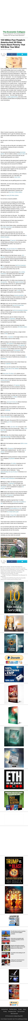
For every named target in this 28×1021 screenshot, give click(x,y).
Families (22, 569)
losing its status (21, 153)
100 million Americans (6, 227)
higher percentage (5, 436)
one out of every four (11, 248)
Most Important (14, 1013)
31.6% (6, 333)
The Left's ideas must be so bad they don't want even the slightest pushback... (18, 932)
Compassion (8, 567)
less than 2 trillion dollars (15, 192)
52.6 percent (4, 348)
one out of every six (12, 401)
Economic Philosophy (10, 569)
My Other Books (13, 1009)
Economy (17, 569)
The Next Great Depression (16, 566)
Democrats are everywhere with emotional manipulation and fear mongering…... (17, 940)
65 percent (10, 448)
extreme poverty (5, 380)
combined (7, 410)
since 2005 (17, 177)
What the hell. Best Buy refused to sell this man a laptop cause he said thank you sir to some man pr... (18, 947)
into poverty (4, 282)
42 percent (10, 337)
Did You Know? (21, 1011)
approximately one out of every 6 (9, 471)
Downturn (13, 567)
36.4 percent (10, 343)
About (24, 1009)
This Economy (19, 572)
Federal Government (11, 570)
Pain (23, 570)
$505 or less (24, 443)
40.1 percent (21, 345)
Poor (5, 572)
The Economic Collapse (14, 32)
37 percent (17, 385)
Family (25, 569)
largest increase (19, 282)
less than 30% (14, 426)
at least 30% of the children (11, 368)
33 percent (8, 363)
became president (19, 295)
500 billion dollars (22, 327)
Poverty (8, 572)
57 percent (13, 240)
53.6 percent (17, 350)
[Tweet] (22, 54)
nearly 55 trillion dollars (12, 195)
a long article (13, 515)
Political (2, 572)
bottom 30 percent (5, 416)
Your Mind (16, 573)
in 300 (18, 290)
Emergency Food (12, 1011)
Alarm (3, 567)
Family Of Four (4, 570)
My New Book (4, 1009)
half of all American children (20, 310)
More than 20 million (8, 373)
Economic (18, 567)
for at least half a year (12, 511)
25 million (14, 396)
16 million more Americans (7, 478)
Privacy (5, 1011)
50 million (13, 463)
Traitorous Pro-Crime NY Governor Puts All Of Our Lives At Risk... (17, 960)
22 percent (12, 318)
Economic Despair (6, 566)
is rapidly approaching (11, 96)
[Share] (12, 54)
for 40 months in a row (15, 508)
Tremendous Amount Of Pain (7, 573)
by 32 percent (9, 495)
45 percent (3, 486)
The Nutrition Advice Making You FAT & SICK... (18, 953)
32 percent (11, 483)
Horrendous (19, 570)
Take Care (13, 572)
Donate (20, 1009)
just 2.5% (9, 421)
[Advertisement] (14, 15)
